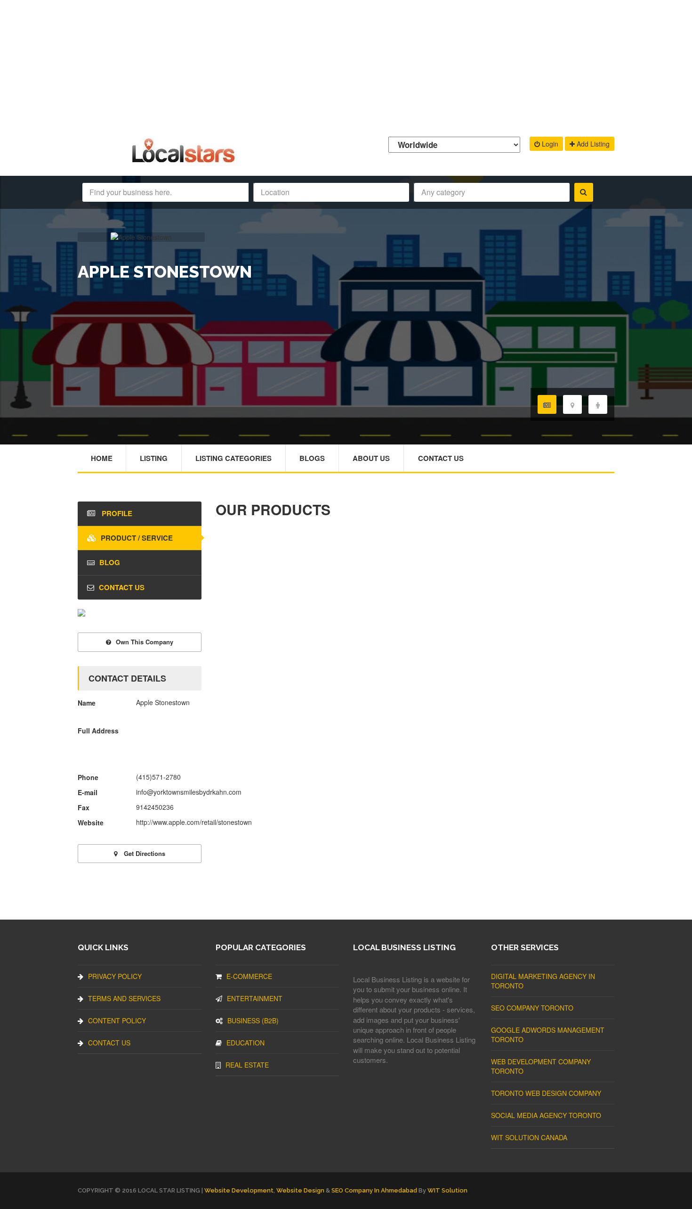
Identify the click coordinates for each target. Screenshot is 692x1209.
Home (102, 458)
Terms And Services (124, 998)
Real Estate (247, 1064)
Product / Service (137, 538)
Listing (154, 458)
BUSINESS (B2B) (253, 1020)
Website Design (300, 1190)
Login (549, 143)
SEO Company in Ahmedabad (374, 1190)
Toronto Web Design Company (546, 1093)
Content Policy (117, 1020)
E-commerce (249, 976)
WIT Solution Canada (529, 1137)
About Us (371, 458)
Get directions (143, 853)
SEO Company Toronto (532, 1007)
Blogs (312, 458)
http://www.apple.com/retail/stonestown (194, 822)
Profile (116, 513)
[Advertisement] (346, 66)
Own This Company (144, 641)
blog (109, 562)
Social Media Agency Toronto (546, 1115)
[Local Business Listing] (185, 161)
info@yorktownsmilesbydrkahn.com (188, 792)
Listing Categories (233, 458)
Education (245, 1042)
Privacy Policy (115, 976)
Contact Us (441, 458)
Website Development (239, 1190)
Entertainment (254, 998)
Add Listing (592, 143)
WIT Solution (447, 1190)
